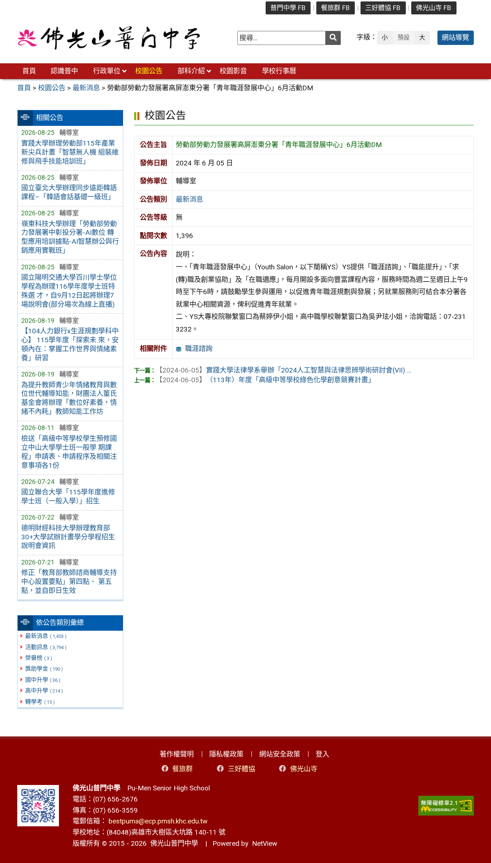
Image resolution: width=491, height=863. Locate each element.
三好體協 (241, 768)
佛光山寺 (303, 768)
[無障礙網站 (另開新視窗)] (446, 806)
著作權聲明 (177, 754)
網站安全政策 (279, 754)
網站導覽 (455, 37)
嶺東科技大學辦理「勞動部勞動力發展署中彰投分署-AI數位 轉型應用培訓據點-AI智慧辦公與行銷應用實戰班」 (70, 237)
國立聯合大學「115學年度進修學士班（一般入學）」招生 (68, 496)
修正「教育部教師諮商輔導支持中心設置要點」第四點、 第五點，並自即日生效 (69, 582)
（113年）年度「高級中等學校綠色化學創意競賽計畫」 (265, 380)
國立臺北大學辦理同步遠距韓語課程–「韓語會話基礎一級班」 (69, 192)
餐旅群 (182, 768)
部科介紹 (191, 71)
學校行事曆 (279, 71)
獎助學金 (44, 668)
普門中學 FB (288, 8)
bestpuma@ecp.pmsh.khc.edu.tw (158, 821)
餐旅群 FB (335, 8)
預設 (404, 37)
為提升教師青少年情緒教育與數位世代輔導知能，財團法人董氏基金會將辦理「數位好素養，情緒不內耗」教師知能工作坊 (69, 398)
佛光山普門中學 (172, 843)
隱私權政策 (226, 754)
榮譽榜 (38, 657)
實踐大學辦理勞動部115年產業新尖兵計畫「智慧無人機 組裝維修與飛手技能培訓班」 (70, 152)
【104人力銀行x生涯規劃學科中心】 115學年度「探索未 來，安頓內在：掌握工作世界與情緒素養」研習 (70, 344)
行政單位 (106, 71)
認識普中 (64, 71)
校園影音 (233, 71)
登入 (322, 754)
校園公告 (148, 71)
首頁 (29, 71)
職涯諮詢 (198, 348)
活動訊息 (45, 647)
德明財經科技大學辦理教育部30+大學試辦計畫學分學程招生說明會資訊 (68, 537)
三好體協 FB (382, 8)
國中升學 (42, 679)
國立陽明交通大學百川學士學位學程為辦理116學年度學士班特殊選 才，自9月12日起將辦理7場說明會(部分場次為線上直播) (69, 291)
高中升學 (44, 690)
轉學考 (40, 701)
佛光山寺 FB (433, 8)
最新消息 (45, 636)
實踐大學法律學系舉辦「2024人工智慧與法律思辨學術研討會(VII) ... (283, 370)
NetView (264, 843)
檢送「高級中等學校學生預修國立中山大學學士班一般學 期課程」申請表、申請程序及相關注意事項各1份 (69, 452)
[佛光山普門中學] (108, 38)
